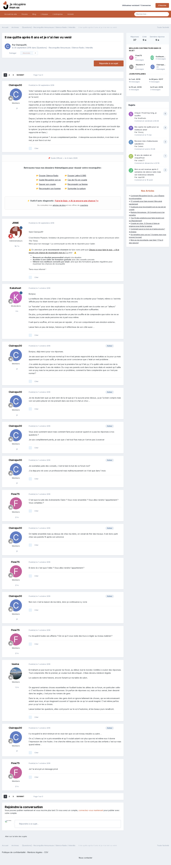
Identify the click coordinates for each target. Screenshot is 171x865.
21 (16, 108)
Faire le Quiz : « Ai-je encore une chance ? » (76, 201)
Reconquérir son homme (50, 188)
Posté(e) (41, 85)
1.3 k (17, 687)
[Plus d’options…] (118, 85)
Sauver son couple (47, 184)
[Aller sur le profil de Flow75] (16, 503)
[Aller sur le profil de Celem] (131, 142)
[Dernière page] (28, 75)
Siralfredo (142, 118)
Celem (140, 146)
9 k (16, 311)
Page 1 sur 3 (39, 75)
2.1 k (17, 517)
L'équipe (44, 14)
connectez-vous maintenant (91, 810)
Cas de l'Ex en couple (77, 180)
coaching (84, 205)
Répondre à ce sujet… (29, 824)
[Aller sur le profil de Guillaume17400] (152, 57)
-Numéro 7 (140, 65)
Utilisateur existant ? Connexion (137, 5)
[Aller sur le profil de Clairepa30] (8, 46)
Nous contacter (85, 858)
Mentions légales (34, 852)
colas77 (141, 160)
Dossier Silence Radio (48, 175)
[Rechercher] (166, 14)
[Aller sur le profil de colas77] (131, 156)
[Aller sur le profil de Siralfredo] (131, 114)
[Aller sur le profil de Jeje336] (131, 170)
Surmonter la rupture (77, 188)
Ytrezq (140, 132)
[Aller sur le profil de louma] (16, 673)
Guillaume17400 (163, 56)
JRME (15, 222)
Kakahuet (15, 288)
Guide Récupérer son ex (50, 180)
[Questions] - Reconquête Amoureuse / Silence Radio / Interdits (65, 48)
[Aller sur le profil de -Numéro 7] (131, 67)
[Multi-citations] (30, 148)
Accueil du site (10, 14)
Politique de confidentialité (14, 852)
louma (15, 664)
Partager (12, 53)
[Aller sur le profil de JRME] (16, 232)
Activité (70, 14)
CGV (46, 852)
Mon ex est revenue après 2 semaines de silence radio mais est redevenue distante (148, 172)
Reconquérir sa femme (78, 184)
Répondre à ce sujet (108, 63)
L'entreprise (58, 14)
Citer (36, 148)
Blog (34, 14)
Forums (25, 14)
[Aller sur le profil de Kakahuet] (16, 297)
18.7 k (16, 246)
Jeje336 (141, 177)
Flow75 (15, 494)
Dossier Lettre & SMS (77, 175)
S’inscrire (162, 5)
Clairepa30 (21, 45)
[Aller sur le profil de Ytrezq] (131, 128)
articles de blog (59, 205)
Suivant (20, 75)
